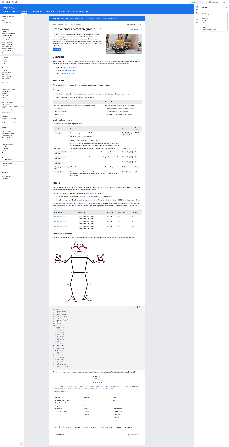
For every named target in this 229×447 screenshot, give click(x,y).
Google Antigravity (118, 411)
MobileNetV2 (93, 203)
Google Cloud (116, 414)
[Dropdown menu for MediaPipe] (29, 11)
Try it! (57, 49)
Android (115, 400)
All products (128, 427)
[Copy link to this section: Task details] (66, 81)
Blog (85, 400)
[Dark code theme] (137, 307)
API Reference (83, 11)
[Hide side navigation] (21, 444)
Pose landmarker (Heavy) (61, 226)
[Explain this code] (134, 307)
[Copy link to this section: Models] (62, 183)
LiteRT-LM (15, 11)
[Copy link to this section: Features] (62, 90)
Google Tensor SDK (63, 11)
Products (60, 24)
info (119, 216)
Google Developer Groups (62, 403)
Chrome (115, 403)
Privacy (62, 434)
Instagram (87, 406)
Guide (75, 67)
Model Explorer (37, 11)
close (226, 7)
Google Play (116, 417)
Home (54, 24)
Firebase (115, 406)
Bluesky (86, 403)
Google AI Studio (117, 408)
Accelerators (58, 408)
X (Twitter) (87, 411)
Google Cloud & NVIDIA (61, 411)
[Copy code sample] (140, 307)
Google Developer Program (62, 400)
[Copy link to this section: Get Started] (66, 57)
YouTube (86, 414)
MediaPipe (24, 11)
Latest (133, 216)
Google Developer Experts (62, 406)
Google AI (118, 427)
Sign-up (92, 18)
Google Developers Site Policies (75, 388)
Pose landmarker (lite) (60, 216)
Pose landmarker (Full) (60, 221)
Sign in (225, 2)
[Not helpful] (140, 24)
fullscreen (223, 7)
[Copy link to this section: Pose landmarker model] (74, 234)
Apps (74, 11)
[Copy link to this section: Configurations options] (73, 120)
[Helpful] (137, 24)
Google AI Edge (8, 8)
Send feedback (134, 29)
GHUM (78, 206)
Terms (57, 434)
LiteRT (4, 11)
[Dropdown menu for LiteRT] (8, 11)
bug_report (220, 7)
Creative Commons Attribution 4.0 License (101, 386)
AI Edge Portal (50, 11)
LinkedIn (86, 408)
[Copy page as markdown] (100, 29)
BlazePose (64, 206)
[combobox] (198, 2)
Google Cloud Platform (106, 427)
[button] (11, 31)
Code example (67, 67)
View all (115, 420)
